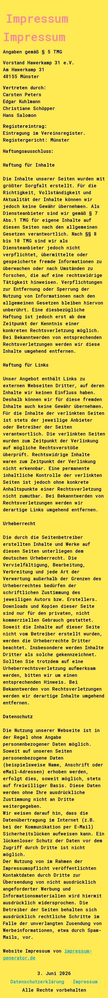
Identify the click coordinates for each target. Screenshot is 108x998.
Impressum (85, 981)
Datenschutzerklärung (37, 981)
